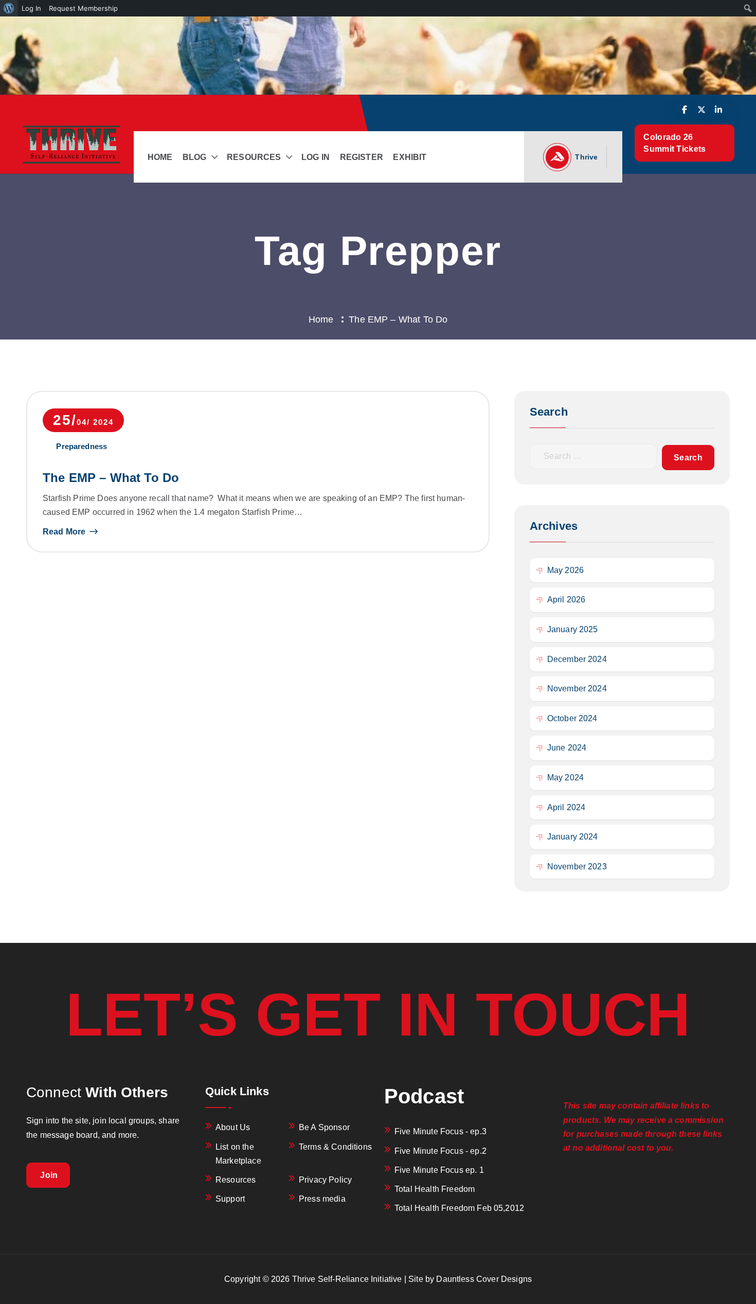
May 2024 (565, 777)
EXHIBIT (409, 157)
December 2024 (577, 659)
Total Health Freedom (434, 1189)
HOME (160, 157)
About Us (232, 1127)
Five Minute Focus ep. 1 (439, 1170)
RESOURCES (254, 157)
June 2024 (566, 747)
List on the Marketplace (238, 1153)
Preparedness (81, 446)
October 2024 (572, 718)
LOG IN (315, 157)
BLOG (195, 157)
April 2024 (566, 807)
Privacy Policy (325, 1179)
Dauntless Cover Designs (484, 1279)
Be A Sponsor (324, 1127)
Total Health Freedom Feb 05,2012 (459, 1208)
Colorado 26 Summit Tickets (675, 143)
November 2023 (577, 866)
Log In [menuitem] (31, 8)
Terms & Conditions (335, 1146)
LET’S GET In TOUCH (378, 1014)
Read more (64, 531)
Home (321, 319)
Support (230, 1198)
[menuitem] (9, 8)
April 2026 (566, 599)
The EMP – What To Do (111, 478)
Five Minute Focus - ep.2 (440, 1151)
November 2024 (577, 688)
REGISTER (361, 157)
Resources (235, 1179)
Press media (322, 1198)
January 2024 (572, 836)
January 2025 (572, 629)
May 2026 (565, 570)
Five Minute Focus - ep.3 (440, 1131)
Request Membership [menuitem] (83, 8)
